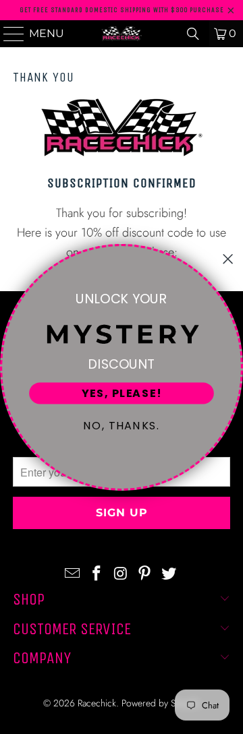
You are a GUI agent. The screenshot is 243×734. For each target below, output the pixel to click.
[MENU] (8, 33)
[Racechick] (121, 33)
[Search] (193, 33)
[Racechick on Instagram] (121, 573)
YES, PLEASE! (121, 393)
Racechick (97, 703)
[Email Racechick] (73, 573)
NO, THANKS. (121, 425)
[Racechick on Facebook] (96, 573)
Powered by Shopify (161, 703)
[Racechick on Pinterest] (145, 573)
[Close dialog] (228, 259)
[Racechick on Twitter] (169, 573)
